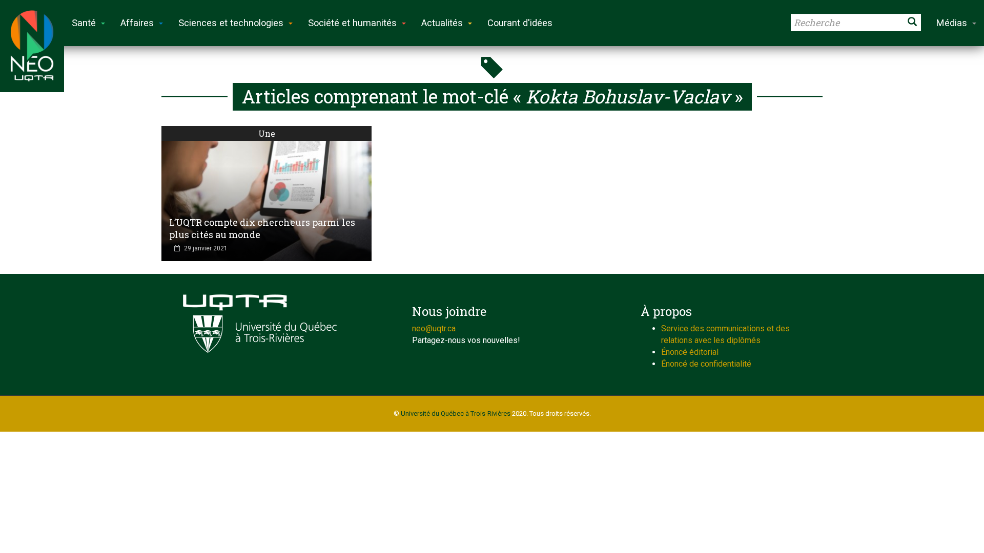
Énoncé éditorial (690, 352)
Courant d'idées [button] (519, 22)
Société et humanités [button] (352, 22)
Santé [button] (84, 22)
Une (266, 133)
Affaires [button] (137, 22)
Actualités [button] (442, 22)
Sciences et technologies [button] (230, 22)
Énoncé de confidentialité (706, 364)
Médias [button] (951, 22)
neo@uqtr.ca (434, 328)
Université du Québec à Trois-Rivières (455, 413)
